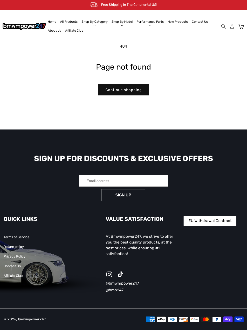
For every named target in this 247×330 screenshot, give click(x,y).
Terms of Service (16, 237)
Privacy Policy (15, 256)
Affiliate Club (13, 276)
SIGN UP (123, 195)
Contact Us (12, 266)
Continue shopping (123, 90)
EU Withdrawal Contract (210, 220)
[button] (95, 21)
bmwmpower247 (32, 319)
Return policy (14, 247)
